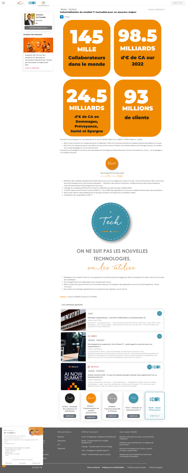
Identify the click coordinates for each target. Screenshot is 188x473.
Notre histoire (39, 450)
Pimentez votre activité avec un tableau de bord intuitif (136, 444)
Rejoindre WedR (40, 458)
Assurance (62, 441)
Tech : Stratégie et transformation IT (95, 450)
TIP (35, 447)
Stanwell (37, 437)
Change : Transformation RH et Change (96, 447)
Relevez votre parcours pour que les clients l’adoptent (136, 438)
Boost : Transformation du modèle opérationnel (94, 442)
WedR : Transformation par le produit (96, 454)
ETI (59, 445)
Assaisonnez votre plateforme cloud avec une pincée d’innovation (135, 455)
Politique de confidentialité (113, 467)
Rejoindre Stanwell (41, 454)
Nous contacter (93, 467)
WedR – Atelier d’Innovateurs (39, 442)
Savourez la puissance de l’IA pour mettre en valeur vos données (135, 449)
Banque (61, 437)
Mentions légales (156, 467)
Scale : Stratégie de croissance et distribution (98, 437)
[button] (65, 16)
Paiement (61, 449)
